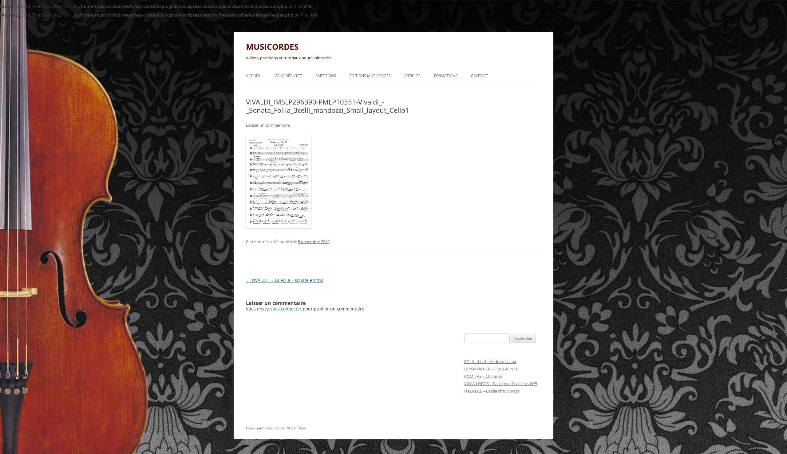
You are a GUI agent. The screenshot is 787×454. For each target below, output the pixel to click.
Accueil (253, 75)
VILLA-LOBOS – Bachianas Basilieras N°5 (500, 383)
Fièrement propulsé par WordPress (276, 428)
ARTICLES (412, 75)
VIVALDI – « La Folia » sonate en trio (284, 280)
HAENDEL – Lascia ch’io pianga (492, 391)
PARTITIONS (325, 75)
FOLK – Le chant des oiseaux (490, 361)
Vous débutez (288, 75)
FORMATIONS (445, 75)
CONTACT (479, 75)
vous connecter (286, 309)
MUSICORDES (272, 46)
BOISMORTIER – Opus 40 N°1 (490, 369)
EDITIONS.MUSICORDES (370, 75)
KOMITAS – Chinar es (483, 376)
